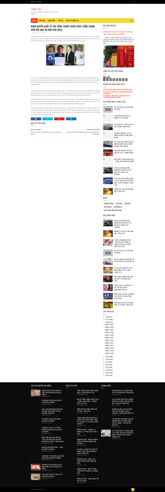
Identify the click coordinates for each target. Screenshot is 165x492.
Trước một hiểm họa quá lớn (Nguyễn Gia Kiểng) (51, 401)
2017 (107, 319)
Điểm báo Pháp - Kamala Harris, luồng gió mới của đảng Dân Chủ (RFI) (87, 441)
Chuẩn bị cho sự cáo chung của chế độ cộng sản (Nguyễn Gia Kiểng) (118, 33)
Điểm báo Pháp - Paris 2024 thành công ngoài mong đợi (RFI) (86, 461)
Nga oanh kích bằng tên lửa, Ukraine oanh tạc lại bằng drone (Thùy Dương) (124, 144)
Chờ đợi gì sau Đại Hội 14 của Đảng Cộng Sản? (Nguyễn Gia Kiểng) (52, 467)
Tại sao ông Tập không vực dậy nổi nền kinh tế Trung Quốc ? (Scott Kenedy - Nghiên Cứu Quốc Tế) (122, 422)
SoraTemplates (42, 489)
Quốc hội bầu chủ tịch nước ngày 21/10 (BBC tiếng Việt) (124, 304)
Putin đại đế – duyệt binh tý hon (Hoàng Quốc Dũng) (124, 125)
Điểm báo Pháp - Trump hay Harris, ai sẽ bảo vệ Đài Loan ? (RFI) (87, 432)
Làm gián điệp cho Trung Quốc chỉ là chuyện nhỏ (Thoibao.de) (123, 391)
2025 (107, 373)
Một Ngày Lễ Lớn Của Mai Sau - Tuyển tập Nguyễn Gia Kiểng (124, 160)
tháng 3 (107, 330)
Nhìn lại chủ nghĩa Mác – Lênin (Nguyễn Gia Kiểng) (52, 448)
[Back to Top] (132, 489)
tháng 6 (107, 338)
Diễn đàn (42, 20)
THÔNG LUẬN (36, 9)
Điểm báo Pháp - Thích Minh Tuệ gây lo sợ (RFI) (88, 480)
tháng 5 (107, 335)
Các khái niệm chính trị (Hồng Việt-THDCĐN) (122, 117)
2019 (107, 356)
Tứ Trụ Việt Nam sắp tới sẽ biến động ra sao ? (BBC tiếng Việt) (123, 270)
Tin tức (60, 20)
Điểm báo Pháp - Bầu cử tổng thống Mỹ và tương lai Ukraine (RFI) (87, 471)
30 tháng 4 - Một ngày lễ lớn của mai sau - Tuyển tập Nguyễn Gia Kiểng (117, 96)
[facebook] (134, 2)
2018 (107, 322)
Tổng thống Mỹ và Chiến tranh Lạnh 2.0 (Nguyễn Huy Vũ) (87, 391)
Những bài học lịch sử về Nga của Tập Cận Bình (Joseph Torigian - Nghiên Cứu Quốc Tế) (122, 411)
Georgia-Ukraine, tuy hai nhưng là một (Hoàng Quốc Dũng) (123, 135)
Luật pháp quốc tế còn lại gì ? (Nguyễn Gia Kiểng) (52, 475)
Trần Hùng (127, 203)
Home (34, 20)
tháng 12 (108, 353)
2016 (107, 317)
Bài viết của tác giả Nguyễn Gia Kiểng (123, 108)
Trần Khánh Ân (118, 207)
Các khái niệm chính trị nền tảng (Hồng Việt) (117, 90)
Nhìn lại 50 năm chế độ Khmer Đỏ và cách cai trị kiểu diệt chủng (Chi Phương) (122, 171)
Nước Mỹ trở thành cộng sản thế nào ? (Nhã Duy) (87, 410)
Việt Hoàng (119, 203)
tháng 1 (107, 324)
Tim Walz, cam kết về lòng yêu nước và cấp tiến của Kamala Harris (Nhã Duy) (87, 451)
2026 (107, 375)
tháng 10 (108, 348)
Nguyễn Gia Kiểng (109, 203)
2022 (107, 365)
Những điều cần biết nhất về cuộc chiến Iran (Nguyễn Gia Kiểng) (51, 392)
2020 (107, 359)
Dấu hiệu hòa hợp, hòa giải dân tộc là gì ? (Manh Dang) (123, 151)
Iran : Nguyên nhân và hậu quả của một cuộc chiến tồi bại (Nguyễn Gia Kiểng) (52, 411)
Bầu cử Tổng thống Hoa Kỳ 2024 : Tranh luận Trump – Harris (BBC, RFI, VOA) (88, 401)
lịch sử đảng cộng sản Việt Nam (112, 210)
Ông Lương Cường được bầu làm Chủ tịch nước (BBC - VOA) (123, 279)
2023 (107, 367)
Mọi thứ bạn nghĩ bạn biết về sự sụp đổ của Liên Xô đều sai (124, 260)
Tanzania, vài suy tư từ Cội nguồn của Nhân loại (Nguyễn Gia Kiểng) (52, 430)
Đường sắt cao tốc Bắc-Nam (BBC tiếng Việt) (123, 190)
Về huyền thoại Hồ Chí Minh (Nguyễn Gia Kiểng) (51, 420)
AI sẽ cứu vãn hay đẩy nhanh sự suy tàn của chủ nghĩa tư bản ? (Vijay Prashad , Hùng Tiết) (124, 181)
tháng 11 (108, 351)
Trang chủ (33, 2)
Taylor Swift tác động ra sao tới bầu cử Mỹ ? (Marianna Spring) (123, 287)
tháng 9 (107, 345)
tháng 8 (107, 343)
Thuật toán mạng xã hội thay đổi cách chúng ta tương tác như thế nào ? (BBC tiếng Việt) (122, 243)
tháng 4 (107, 332)
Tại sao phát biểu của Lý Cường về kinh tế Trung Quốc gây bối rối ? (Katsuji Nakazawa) (122, 401)
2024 (107, 370)
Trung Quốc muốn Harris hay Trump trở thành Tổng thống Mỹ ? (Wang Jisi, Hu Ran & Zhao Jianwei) (87, 421)
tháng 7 (107, 340)
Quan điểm (51, 20)
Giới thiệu (39, 2)
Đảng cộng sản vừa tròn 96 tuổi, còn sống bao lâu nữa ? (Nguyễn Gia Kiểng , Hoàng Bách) (53, 439)
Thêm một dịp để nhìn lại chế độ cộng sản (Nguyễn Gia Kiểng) (53, 457)
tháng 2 (107, 327)
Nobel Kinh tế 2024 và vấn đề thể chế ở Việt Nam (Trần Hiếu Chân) (124, 296)
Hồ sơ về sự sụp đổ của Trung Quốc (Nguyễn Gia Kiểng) (117, 92)
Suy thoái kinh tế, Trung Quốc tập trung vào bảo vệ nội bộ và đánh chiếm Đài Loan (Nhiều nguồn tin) (122, 434)
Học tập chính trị (72, 20)
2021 (107, 362)
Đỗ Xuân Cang (107, 207)
